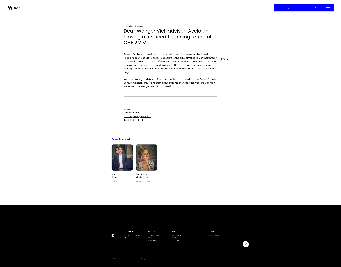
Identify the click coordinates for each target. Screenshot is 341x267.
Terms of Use (132, 259)
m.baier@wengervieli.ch (137, 116)
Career (317, 8)
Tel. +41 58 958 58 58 (132, 235)
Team (281, 8)
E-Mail (126, 238)
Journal (300, 8)
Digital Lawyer (214, 235)
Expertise (290, 8)
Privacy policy (144, 259)
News (309, 8)
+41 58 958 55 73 (133, 120)
